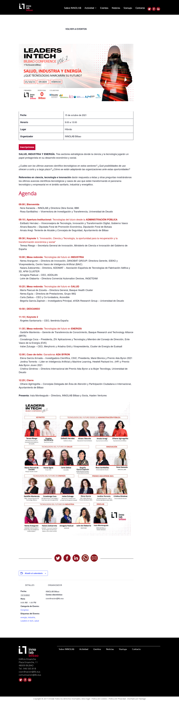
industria (31, 617)
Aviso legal (86, 698)
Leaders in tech (27, 620)
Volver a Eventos (76, 28)
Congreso (25, 610)
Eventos (104, 8)
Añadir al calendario (34, 573)
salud (36, 620)
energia (24, 617)
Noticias (116, 8)
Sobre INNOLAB (72, 8)
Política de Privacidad (117, 698)
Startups (128, 8)
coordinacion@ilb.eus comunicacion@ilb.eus (30, 673)
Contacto (140, 8)
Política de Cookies (99, 698)
